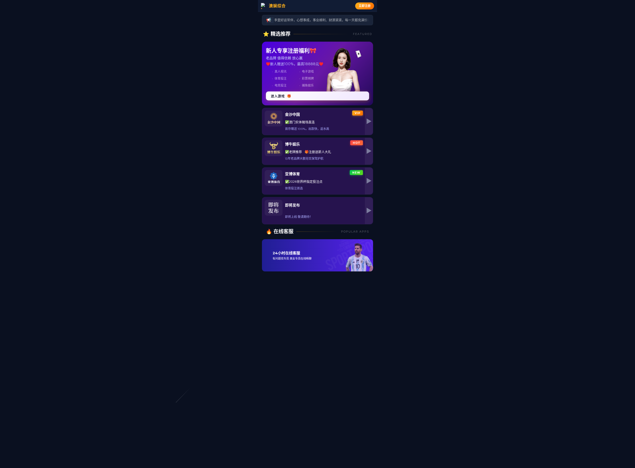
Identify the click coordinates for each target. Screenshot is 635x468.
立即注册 (365, 6)
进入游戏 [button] (281, 96)
